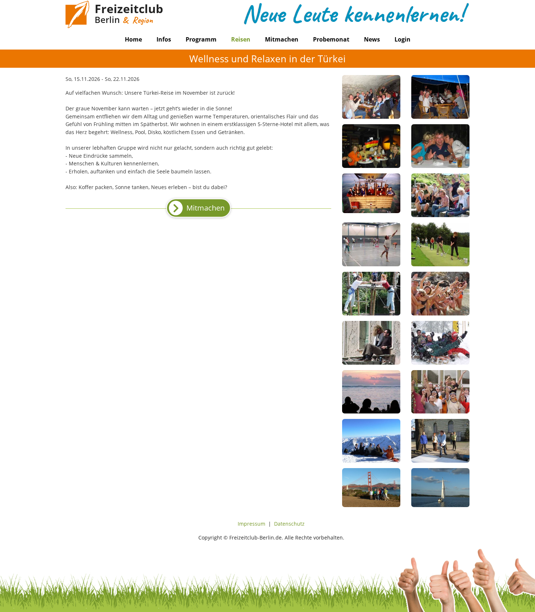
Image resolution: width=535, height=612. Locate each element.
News (372, 39)
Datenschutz (289, 523)
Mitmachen (281, 39)
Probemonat (331, 39)
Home (133, 39)
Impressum (251, 523)
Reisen (240, 39)
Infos (163, 39)
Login (403, 39)
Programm (201, 39)
